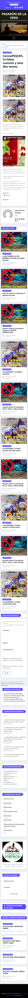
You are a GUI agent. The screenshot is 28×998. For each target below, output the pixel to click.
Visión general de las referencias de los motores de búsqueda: (14, 825)
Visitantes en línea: (9, 799)
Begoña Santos (7, 778)
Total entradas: (8, 830)
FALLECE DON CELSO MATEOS (11, 697)
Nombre (5, 643)
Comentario (6, 630)
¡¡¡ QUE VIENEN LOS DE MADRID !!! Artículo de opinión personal (13, 258)
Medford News (10, 995)
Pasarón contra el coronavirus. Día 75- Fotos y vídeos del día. (13, 408)
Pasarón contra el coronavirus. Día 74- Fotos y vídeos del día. (13, 485)
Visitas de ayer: (8, 807)
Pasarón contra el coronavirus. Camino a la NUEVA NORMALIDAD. (13, 330)
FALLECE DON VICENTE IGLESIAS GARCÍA (14, 701)
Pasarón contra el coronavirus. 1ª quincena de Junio (14, 294)
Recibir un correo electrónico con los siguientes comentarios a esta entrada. (13, 659)
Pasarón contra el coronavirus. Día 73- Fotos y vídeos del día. (13, 561)
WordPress (23, 993)
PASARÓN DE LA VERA (14, 16)
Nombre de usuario (9, 881)
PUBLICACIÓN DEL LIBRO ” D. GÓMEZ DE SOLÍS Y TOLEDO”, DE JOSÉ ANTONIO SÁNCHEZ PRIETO (14, 729)
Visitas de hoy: (8, 803)
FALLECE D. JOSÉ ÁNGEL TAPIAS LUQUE (14, 695)
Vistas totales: (8, 816)
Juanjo (5, 780)
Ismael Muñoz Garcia (9, 773)
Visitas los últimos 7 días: (11, 811)
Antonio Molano (8, 782)
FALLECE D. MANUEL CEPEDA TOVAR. (13, 699)
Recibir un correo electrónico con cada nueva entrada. (13, 667)
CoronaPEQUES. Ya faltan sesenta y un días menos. (11, 526)
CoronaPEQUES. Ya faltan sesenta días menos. (11, 603)
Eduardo (6, 775)
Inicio (3, 44)
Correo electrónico (8, 649)
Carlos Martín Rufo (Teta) (10, 784)
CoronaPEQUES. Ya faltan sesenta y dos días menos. (11, 449)
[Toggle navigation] (14, 38)
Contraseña (7, 887)
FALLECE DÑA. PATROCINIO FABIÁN (13, 694)
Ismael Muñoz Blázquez (10, 70)
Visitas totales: (8, 820)
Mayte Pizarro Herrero (9, 776)
